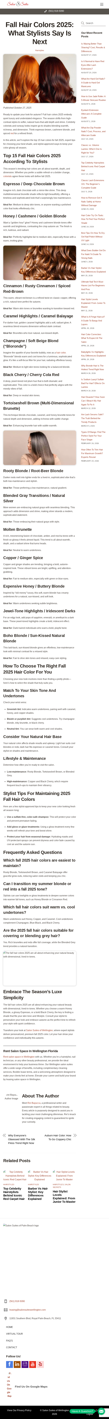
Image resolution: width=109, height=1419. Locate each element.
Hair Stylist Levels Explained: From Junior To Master (64, 1196)
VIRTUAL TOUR (14, 1334)
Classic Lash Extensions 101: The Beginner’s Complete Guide (92, 184)
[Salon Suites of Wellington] (18, 5)
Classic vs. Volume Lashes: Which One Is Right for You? (91, 149)
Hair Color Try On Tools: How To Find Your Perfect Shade (93, 219)
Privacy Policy (24, 1410)
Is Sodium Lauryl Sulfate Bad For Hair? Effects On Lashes (93, 383)
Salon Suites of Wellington (55, 1410)
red (12, 133)
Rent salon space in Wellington (19, 1057)
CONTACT (11, 1347)
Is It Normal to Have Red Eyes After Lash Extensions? (92, 65)
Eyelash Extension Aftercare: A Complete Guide (91, 114)
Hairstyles (39, 50)
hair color (61, 352)
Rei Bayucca (34, 1103)
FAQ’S (9, 1340)
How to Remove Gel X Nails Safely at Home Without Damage (91, 202)
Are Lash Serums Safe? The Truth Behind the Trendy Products (92, 418)
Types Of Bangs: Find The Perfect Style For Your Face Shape (93, 436)
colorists (7, 176)
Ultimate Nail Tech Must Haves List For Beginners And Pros (93, 285)
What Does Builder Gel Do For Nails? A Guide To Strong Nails (93, 254)
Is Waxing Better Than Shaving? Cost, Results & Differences (93, 47)
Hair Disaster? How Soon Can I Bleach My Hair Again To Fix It (93, 401)
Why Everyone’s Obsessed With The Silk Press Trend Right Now (21, 1139)
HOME (9, 1327)
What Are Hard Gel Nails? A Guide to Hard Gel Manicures (93, 83)
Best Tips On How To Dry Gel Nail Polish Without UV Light (93, 237)
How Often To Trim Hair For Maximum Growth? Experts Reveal (92, 453)
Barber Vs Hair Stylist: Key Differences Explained (38, 1193)
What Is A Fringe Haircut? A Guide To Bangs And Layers (93, 321)
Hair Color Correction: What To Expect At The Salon (91, 338)
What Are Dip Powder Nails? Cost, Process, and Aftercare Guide (93, 131)
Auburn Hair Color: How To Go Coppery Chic (58, 1137)
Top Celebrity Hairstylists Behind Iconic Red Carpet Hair (14, 1193)
